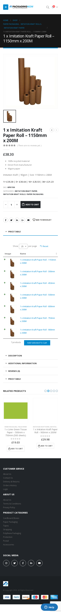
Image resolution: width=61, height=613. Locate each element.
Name (23, 253)
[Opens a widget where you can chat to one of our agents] (49, 607)
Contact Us (8, 478)
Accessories (8, 544)
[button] (45, 391)
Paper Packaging (35, 194)
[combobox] (23, 246)
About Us (7, 474)
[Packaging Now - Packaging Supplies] (21, 7)
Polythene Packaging (12, 533)
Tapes (6, 525)
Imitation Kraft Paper (26, 191)
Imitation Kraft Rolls (14, 194)
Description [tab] (15, 355)
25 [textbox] (22, 246)
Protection (7, 537)
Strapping (7, 529)
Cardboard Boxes (11, 518)
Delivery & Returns (11, 481)
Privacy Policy (9, 507)
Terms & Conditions (12, 503)
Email (28, 220)
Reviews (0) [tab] (14, 371)
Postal (6, 540)
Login (5, 489)
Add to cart (32, 204)
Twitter (11, 220)
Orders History (10, 485)
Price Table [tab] (14, 231)
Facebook (5, 220)
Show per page (25, 246)
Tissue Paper (22, 427)
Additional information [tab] (22, 363)
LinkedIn (17, 220)
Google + (22, 220)
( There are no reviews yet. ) (29, 145)
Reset (45, 246)
